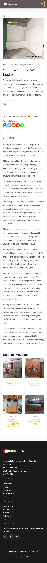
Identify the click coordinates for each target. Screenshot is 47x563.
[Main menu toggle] (42, 4)
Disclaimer (7, 490)
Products (6, 487)
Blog (5, 497)
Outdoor (6, 519)
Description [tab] (8, 138)
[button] (4, 16)
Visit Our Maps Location (12, 474)
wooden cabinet (31, 116)
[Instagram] (5, 536)
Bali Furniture (28, 329)
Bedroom (6, 509)
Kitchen (6, 513)
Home (5, 65)
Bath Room (7, 516)
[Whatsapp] (22, 125)
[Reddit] (13, 125)
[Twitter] (9, 125)
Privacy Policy (8, 493)
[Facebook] (5, 125)
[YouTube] (17, 536)
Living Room (8, 506)
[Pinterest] (18, 125)
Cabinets (13, 65)
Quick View (12, 375)
